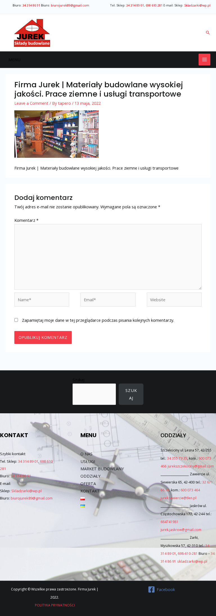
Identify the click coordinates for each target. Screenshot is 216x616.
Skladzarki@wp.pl (197, 5)
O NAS (86, 454)
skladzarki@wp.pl (192, 561)
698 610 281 (154, 5)
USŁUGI (87, 461)
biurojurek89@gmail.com (70, 5)
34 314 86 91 (31, 5)
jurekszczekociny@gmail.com (191, 466)
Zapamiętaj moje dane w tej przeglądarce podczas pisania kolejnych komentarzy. (98, 320)
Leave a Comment (31, 103)
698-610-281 (188, 553)
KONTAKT (90, 491)
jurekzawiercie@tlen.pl (178, 498)
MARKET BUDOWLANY (102, 468)
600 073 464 (190, 490)
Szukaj (78, 379)
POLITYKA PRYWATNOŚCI (55, 605)
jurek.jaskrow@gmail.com (181, 529)
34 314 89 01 (135, 5)
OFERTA (88, 483)
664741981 (169, 521)
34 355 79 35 (177, 458)
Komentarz (26, 220)
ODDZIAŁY (90, 476)
